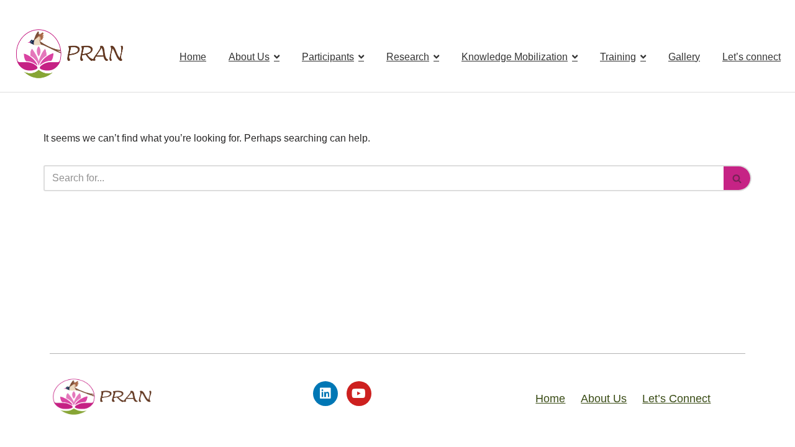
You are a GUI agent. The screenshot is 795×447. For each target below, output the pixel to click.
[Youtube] (359, 393)
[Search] (738, 178)
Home (550, 398)
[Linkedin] (325, 393)
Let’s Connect (676, 398)
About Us (604, 398)
